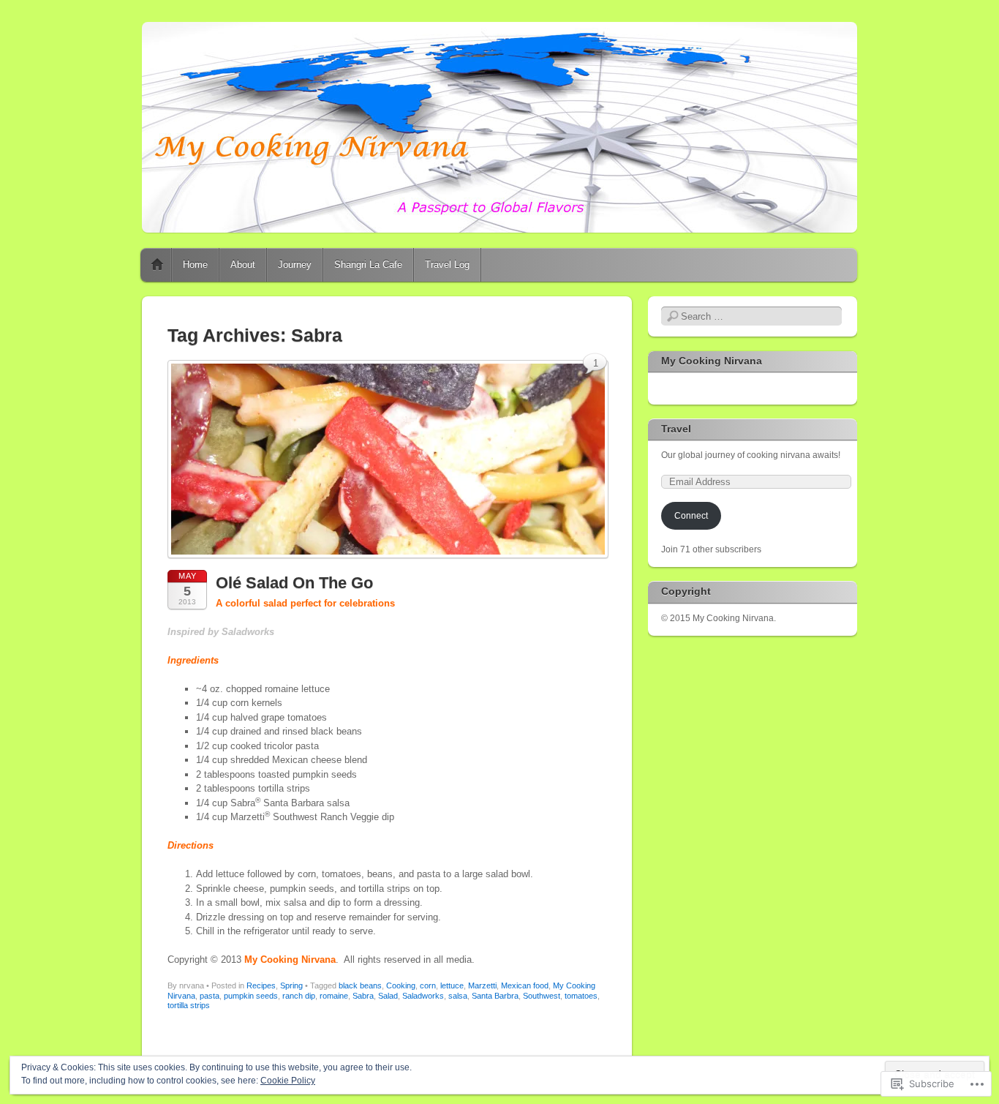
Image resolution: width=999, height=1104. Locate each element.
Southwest (541, 995)
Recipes (261, 985)
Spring (291, 985)
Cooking (400, 985)
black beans (360, 985)
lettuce (452, 985)
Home (157, 265)
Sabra (363, 995)
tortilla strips (188, 1005)
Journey (295, 264)
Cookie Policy (287, 1080)
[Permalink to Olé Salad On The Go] (387, 562)
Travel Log (447, 264)
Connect (691, 516)
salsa (457, 995)
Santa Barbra (495, 995)
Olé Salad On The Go (294, 583)
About (242, 264)
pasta (209, 995)
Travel (676, 429)
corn (428, 985)
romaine (334, 995)
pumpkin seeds (251, 995)
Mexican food (524, 985)
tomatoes (581, 995)
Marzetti (482, 985)
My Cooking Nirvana (711, 361)
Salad (388, 995)
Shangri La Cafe (368, 264)
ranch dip (298, 995)
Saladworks (423, 995)
